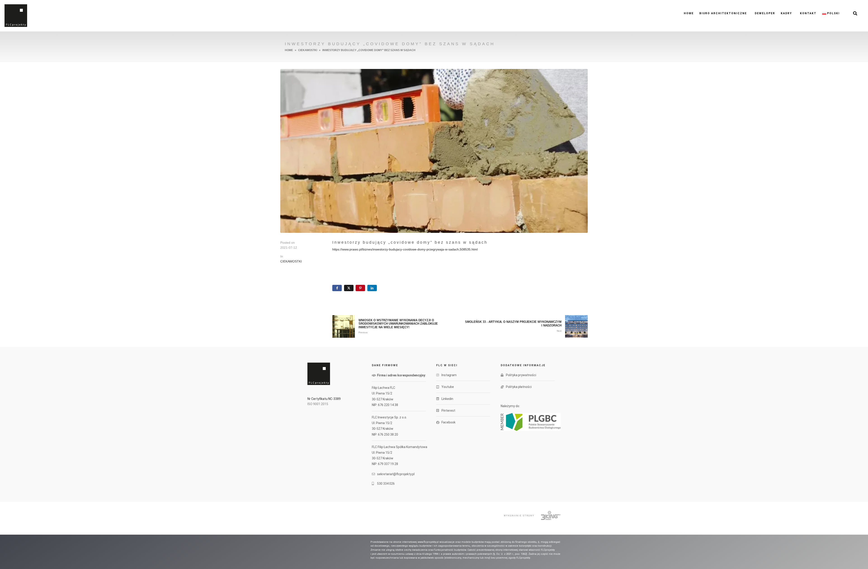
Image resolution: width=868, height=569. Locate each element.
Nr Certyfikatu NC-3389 (55, 12)
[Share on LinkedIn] (372, 288)
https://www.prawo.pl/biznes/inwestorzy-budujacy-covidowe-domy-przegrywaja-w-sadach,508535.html (405, 249)
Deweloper (765, 13)
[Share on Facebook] (337, 288)
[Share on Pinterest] (360, 288)
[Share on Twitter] (349, 288)
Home (689, 13)
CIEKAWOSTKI (291, 261)
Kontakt (808, 13)
